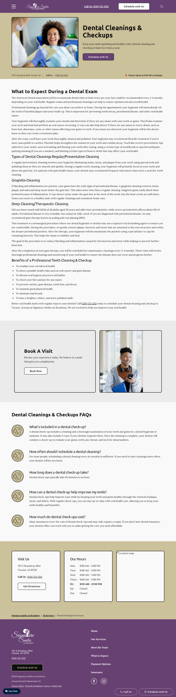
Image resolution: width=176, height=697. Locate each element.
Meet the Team (99, 647)
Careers (47, 686)
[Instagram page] (104, 681)
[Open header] (14, 6)
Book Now (36, 370)
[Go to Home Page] (37, 6)
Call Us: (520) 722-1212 (96, 6)
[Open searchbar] (161, 6)
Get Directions (31, 586)
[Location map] (140, 576)
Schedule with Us (134, 6)
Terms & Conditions (34, 686)
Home (94, 630)
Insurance (97, 672)
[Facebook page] (94, 681)
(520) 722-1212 (61, 75)
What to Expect (99, 655)
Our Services (98, 639)
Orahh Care (56, 686)
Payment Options (101, 663)
